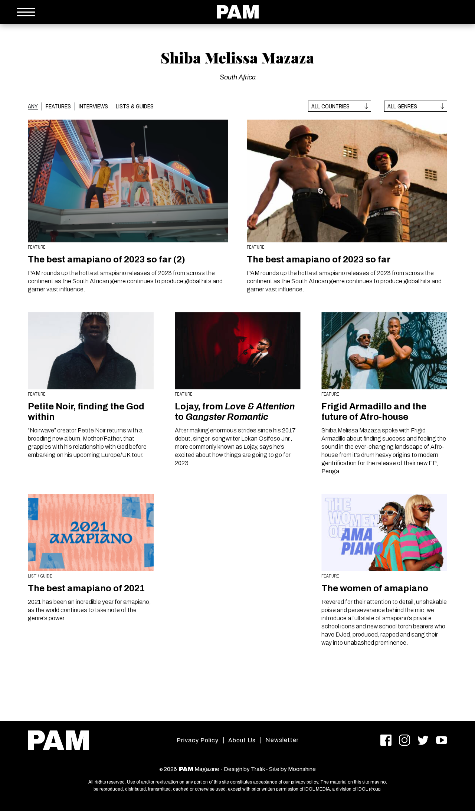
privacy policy (304, 782)
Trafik (258, 769)
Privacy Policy (198, 740)
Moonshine (302, 769)
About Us (242, 740)
